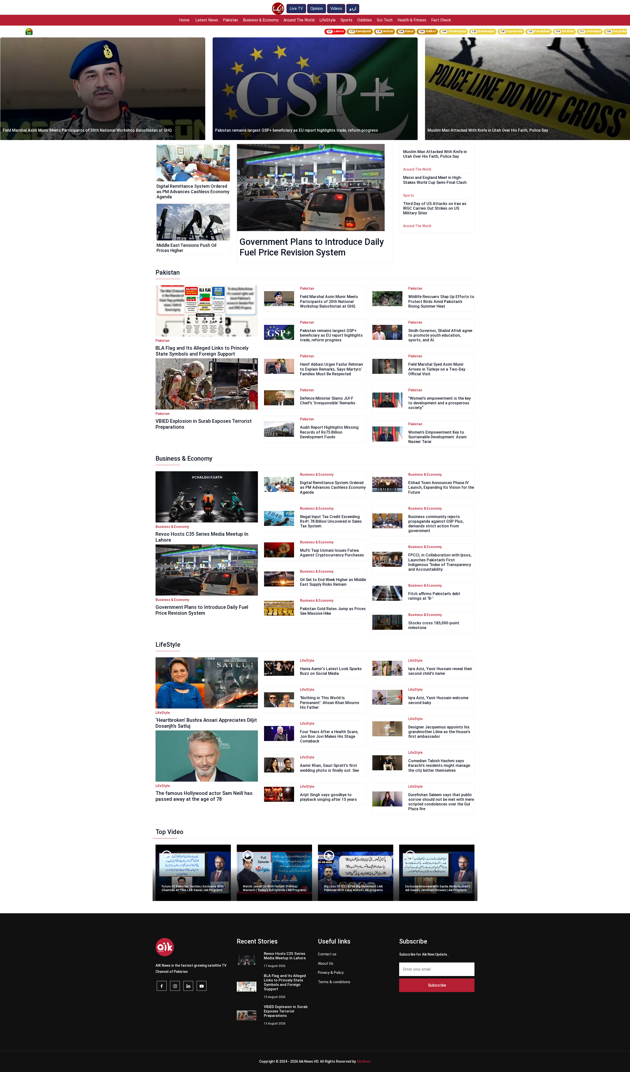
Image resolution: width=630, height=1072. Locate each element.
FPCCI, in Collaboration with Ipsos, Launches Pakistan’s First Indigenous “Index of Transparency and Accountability (440, 562)
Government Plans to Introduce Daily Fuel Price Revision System (311, 247)
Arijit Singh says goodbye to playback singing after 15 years (328, 797)
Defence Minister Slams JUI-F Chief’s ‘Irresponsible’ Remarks (327, 400)
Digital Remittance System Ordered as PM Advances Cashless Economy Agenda (193, 191)
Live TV (296, 8)
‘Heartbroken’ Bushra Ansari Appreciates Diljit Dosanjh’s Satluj (206, 723)
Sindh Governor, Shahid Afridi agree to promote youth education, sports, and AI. (440, 335)
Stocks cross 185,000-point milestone (433, 625)
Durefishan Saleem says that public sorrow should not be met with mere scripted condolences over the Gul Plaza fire (441, 801)
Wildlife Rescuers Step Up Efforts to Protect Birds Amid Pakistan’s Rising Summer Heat (441, 301)
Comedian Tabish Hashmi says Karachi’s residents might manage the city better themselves (439, 765)
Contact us (327, 954)
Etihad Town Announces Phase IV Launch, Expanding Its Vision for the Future (441, 487)
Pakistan (230, 20)
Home (184, 20)
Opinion (316, 8)
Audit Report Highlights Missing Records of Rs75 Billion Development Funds (329, 432)
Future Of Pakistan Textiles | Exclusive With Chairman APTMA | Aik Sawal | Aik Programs (192, 888)
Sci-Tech (385, 20)
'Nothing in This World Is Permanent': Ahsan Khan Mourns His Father (329, 702)
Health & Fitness (411, 20)
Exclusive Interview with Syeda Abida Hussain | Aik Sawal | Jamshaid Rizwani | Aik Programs (437, 888)
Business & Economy (261, 20)
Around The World (299, 20)
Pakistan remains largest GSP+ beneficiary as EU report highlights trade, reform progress (84, 130)
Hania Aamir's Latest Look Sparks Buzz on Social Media (331, 671)
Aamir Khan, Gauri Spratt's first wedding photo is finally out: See (329, 767)
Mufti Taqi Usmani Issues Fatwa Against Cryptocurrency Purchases (332, 552)
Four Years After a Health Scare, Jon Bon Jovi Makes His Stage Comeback (329, 736)
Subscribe (437, 985)
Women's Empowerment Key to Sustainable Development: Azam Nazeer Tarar (437, 437)
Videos (336, 8)
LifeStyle (327, 20)
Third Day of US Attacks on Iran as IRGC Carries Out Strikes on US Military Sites (434, 208)
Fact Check (441, 20)
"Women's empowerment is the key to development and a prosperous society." (439, 403)
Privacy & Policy (331, 972)
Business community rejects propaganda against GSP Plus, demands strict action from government (436, 523)
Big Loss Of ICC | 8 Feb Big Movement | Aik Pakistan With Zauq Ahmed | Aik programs (353, 888)
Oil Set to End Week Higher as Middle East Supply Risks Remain (333, 582)
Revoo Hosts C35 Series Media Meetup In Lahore (472, 130)
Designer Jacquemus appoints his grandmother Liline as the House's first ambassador (439, 732)
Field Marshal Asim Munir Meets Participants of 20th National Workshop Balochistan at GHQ (329, 301)
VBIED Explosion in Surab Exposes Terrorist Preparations (286, 1011)
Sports (346, 20)
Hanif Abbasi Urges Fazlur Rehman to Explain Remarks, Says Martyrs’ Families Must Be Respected (331, 369)
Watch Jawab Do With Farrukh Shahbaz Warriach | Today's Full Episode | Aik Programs (274, 888)
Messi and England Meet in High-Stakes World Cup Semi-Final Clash (435, 180)
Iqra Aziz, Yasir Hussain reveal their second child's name (440, 671)
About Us (325, 963)
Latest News (206, 20)
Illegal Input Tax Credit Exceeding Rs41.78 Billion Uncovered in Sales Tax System (331, 521)
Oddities (364, 20)
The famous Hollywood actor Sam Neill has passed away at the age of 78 (204, 796)
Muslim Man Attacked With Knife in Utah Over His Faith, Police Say (275, 130)
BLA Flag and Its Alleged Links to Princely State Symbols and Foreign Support (202, 351)
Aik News (364, 1061)
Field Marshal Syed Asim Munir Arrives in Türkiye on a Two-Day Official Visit (436, 369)
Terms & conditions (334, 982)
